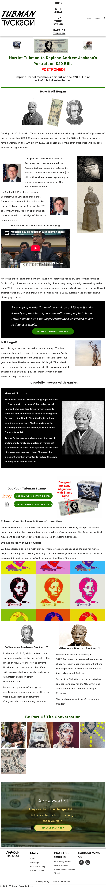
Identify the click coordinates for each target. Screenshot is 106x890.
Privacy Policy (42, 881)
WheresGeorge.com (62, 532)
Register (97, 18)
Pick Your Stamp (38, 866)
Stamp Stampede (66, 536)
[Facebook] (81, 862)
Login (89, 18)
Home (33, 858)
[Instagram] (87, 862)
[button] (7, 495)
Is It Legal (35, 862)
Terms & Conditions (60, 881)
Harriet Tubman (37, 870)
